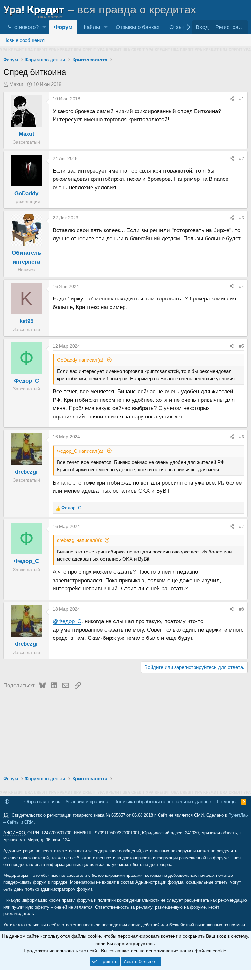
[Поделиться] (232, 98)
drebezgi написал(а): (79, 540)
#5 (241, 346)
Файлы (91, 27)
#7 (241, 526)
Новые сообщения (24, 40)
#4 (241, 286)
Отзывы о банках (137, 27)
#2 (241, 158)
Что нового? (23, 27)
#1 (241, 98)
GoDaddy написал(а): (81, 360)
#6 (241, 436)
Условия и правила (86, 801)
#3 (241, 217)
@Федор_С (67, 621)
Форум (63, 27)
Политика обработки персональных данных (162, 801)
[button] (44, 27)
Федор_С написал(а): (81, 451)
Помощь (226, 801)
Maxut (16, 84)
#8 (241, 609)
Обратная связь (42, 801)
